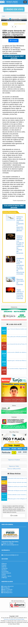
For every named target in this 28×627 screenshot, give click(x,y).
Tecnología (5, 571)
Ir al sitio (15, 515)
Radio (5, 577)
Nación (4, 565)
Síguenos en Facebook (14, 459)
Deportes (5, 568)
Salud (4, 574)
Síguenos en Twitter (14, 466)
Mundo (4, 566)
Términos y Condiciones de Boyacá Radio (14, 619)
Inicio (3, 16)
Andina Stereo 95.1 (7, 591)
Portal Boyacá (6, 588)
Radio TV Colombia (7, 589)
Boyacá (5, 563)
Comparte (14, 40)
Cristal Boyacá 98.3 (7, 592)
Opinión (9, 576)
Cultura (5, 570)
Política (5, 576)
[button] (3, 392)
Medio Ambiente (7, 573)
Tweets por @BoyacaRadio (14, 468)
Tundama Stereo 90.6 (8, 586)
